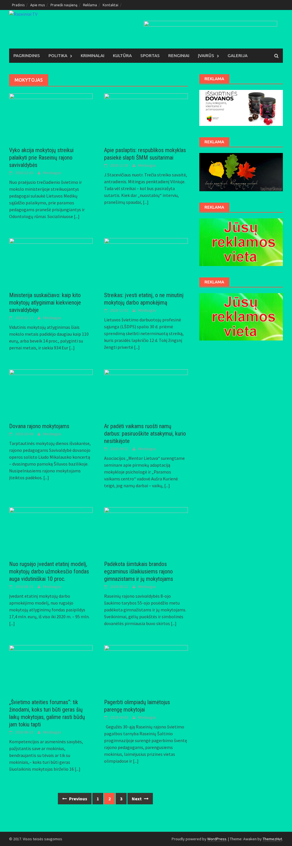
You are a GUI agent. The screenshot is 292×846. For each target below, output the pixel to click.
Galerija (238, 55)
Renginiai (178, 55)
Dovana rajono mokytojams (39, 426)
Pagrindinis (26, 55)
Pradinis (18, 5)
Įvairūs (206, 55)
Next (137, 798)
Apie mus (37, 5)
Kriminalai (92, 55)
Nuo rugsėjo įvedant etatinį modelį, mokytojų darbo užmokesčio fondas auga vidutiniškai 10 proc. (49, 571)
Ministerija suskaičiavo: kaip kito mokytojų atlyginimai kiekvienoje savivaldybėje (45, 302)
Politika (57, 55)
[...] (77, 216)
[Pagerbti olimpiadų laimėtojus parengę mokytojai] (146, 668)
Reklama (90, 5)
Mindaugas (52, 172)
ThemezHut (272, 838)
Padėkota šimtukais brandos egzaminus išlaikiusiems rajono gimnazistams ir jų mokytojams (138, 571)
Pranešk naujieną (63, 5)
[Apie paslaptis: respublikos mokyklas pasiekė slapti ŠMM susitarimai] (146, 116)
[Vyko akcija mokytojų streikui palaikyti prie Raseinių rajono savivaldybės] (51, 116)
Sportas (150, 55)
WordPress (216, 838)
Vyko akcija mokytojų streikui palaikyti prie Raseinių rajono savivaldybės (41, 157)
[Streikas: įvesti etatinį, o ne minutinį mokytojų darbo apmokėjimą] (146, 261)
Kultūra (122, 55)
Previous (77, 798)
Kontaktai (110, 5)
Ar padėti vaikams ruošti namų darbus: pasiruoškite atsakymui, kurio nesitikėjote (145, 433)
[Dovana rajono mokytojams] (51, 392)
